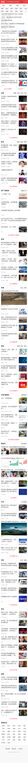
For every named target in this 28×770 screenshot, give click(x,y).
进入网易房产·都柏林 (13, 235)
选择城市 (24, 395)
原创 (17, 5)
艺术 (8, 740)
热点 (24, 5)
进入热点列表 (13, 670)
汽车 (25, 8)
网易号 (3, 444)
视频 (8, 731)
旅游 (24, 737)
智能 (25, 560)
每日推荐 (24, 443)
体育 (11, 8)
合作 (15, 749)
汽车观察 (24, 502)
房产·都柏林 (5, 191)
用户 (26, 2)
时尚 (8, 734)
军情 (25, 288)
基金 (21, 346)
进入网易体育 (13, 137)
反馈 (8, 749)
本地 (24, 731)
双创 (14, 740)
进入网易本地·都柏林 (13, 439)
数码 (19, 731)
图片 (21, 8)
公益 (21, 11)
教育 (3, 737)
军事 (2, 11)
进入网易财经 (13, 391)
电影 (21, 142)
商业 (25, 346)
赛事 (15, 93)
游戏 (24, 734)
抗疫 (8, 742)
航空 (24, 740)
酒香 (19, 740)
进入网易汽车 (13, 556)
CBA (25, 93)
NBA (18, 93)
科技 (16, 11)
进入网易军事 (13, 342)
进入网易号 (13, 498)
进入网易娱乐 (13, 186)
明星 (25, 142)
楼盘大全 (24, 190)
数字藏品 (3, 742)
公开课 (8, 737)
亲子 (3, 740)
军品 (21, 288)
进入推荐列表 (13, 718)
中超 (22, 93)
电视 (18, 142)
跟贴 (19, 734)
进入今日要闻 (7, 89)
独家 (19, 737)
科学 (21, 560)
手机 (14, 731)
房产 (11, 11)
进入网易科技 (13, 605)
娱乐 (7, 8)
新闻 (2, 8)
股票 (18, 346)
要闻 (3, 5)
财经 (16, 8)
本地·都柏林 (5, 395)
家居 (2, 239)
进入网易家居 (13, 284)
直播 (7, 11)
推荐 (10, 5)
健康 (14, 737)
